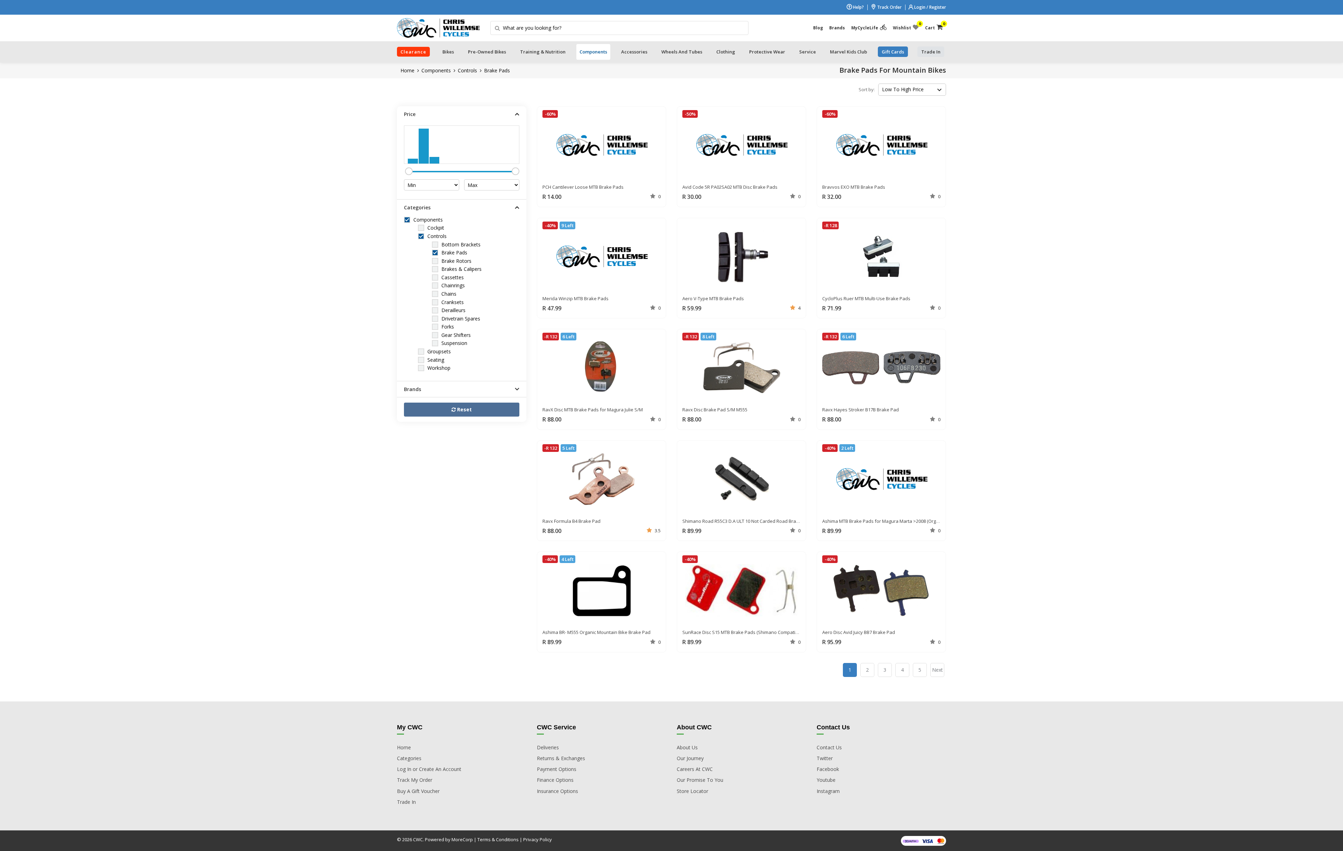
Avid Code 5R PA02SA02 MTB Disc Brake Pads (729, 187)
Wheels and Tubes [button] (681, 52)
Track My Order (414, 780)
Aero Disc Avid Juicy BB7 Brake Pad (858, 632)
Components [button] (593, 52)
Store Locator (692, 791)
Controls (467, 70)
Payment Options (556, 769)
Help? (858, 7)
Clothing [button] (725, 52)
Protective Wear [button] (767, 52)
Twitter (825, 758)
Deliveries (548, 747)
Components (436, 70)
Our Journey (690, 758)
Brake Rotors (456, 261)
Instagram (828, 791)
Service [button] (807, 52)
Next (937, 669)
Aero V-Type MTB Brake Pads (713, 298)
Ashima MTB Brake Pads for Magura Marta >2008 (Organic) (884, 521)
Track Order (889, 7)
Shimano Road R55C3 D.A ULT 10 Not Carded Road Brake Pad (746, 521)
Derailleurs (453, 310)
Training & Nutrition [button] (543, 52)
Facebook (828, 769)
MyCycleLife (864, 28)
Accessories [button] (634, 52)
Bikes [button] (448, 52)
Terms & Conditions (498, 839)
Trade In (406, 802)
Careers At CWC (695, 769)
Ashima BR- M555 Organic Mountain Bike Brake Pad (596, 632)
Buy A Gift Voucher (418, 791)
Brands (837, 28)
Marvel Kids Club (848, 52)
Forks (447, 326)
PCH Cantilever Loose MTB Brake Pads (583, 187)
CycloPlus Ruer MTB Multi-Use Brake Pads (866, 298)
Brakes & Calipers (461, 269)
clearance (413, 52)
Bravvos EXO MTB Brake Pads (853, 187)
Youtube (826, 780)
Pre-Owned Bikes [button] (487, 52)
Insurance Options (557, 791)
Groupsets (439, 351)
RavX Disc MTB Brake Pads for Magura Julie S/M (592, 409)
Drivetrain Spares (460, 318)
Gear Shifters (456, 335)
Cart (934, 26)
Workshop (438, 368)
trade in (930, 52)
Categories (409, 758)
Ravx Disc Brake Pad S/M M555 (714, 409)
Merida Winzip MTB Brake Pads (575, 298)
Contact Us (829, 747)
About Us (687, 747)
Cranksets (452, 302)
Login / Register (929, 7)
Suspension (454, 343)
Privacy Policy (537, 839)
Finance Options (555, 780)
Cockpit (435, 227)
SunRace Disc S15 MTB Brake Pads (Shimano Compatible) (742, 632)
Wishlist (906, 26)
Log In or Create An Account (429, 769)
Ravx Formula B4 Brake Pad (571, 521)
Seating (435, 359)
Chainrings (453, 285)
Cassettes (452, 277)
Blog (818, 28)
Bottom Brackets (461, 244)
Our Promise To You (700, 780)
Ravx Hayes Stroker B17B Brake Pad (860, 409)
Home (407, 70)
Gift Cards (893, 52)
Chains (448, 293)
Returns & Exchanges (561, 758)
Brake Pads (497, 70)
